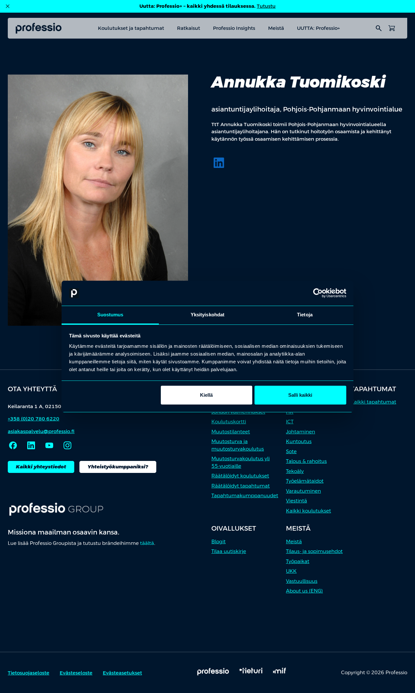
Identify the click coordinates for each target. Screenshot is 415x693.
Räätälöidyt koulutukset (240, 475)
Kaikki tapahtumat (373, 402)
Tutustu (266, 6)
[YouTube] (49, 445)
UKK (291, 571)
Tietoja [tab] (305, 314)
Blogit (218, 541)
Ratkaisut (188, 28)
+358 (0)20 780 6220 (33, 418)
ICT (289, 421)
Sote (291, 451)
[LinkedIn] (218, 162)
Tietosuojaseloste (28, 672)
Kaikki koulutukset (308, 510)
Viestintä (296, 500)
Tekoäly (295, 471)
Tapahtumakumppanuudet (244, 495)
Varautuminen (303, 491)
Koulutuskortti (228, 421)
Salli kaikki (300, 395)
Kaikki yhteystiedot (41, 466)
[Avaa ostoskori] (391, 28)
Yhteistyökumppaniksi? (118, 466)
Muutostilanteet (230, 431)
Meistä (276, 28)
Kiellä (206, 395)
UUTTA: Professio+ (318, 28)
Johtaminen (300, 431)
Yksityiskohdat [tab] (207, 314)
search (379, 28)
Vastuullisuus (301, 581)
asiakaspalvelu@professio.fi (41, 431)
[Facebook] (13, 445)
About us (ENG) (304, 590)
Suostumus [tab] (110, 314)
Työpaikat (297, 561)
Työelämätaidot (305, 481)
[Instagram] (67, 445)
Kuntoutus (299, 441)
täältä (147, 543)
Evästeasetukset (122, 672)
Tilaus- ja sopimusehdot (314, 551)
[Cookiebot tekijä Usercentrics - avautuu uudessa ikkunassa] (318, 293)
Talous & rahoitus (306, 461)
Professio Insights (234, 28)
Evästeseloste (76, 672)
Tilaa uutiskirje (228, 551)
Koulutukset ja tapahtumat (131, 28)
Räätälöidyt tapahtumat (240, 485)
